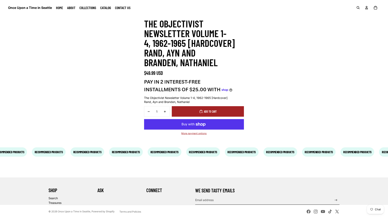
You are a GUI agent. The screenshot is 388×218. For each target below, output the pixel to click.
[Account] (366, 7)
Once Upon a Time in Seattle (74, 211)
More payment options (194, 133)
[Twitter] (337, 211)
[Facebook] (308, 211)
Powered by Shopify (103, 211)
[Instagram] (315, 211)
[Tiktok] (330, 211)
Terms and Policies (130, 211)
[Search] (358, 7)
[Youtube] (323, 211)
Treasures (54, 202)
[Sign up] (336, 200)
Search (53, 198)
